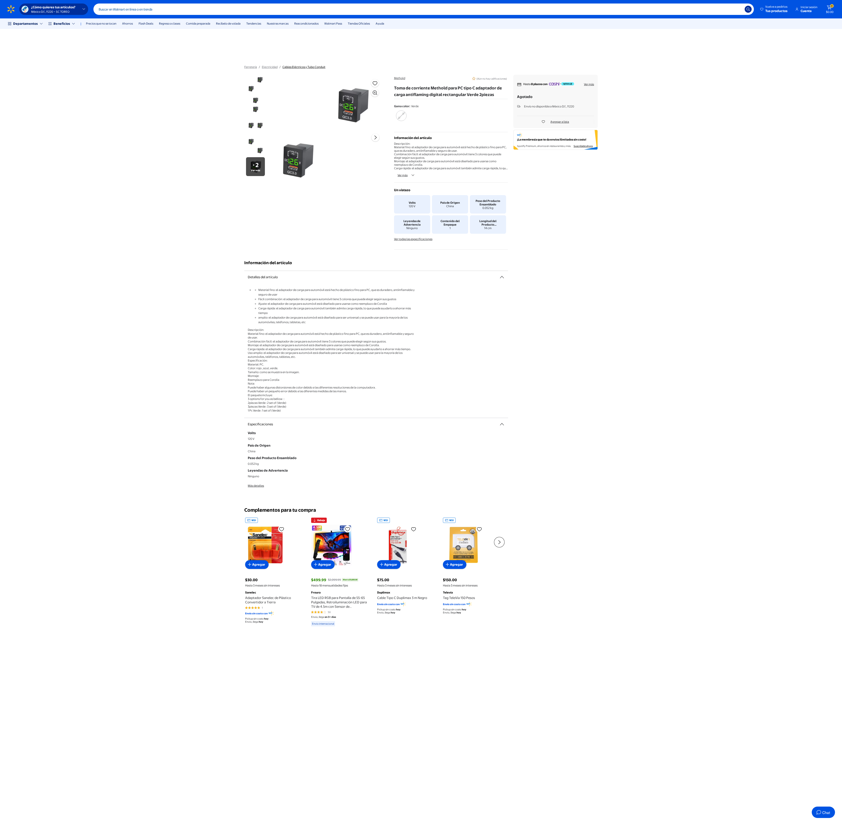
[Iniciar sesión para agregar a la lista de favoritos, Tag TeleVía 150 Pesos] (479, 529)
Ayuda (380, 23)
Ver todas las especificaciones (413, 239)
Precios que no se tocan (101, 23)
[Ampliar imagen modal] (375, 93)
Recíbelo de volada (228, 23)
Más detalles (256, 485)
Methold (399, 78)
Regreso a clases (169, 23)
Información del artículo (268, 262)
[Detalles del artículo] (502, 277)
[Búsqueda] (748, 9)
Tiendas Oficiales (359, 23)
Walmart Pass (333, 23)
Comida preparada (198, 23)
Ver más (403, 175)
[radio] (401, 119)
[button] (774, 9)
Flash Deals (146, 23)
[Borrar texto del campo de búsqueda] (738, 9)
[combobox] (423, 9)
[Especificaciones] (502, 424)
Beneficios (62, 23)
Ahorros (127, 23)
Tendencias (253, 23)
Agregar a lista (559, 121)
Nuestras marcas (278, 23)
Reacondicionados (306, 23)
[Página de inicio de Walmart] (11, 9)
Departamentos (25, 23)
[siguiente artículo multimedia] (375, 137)
